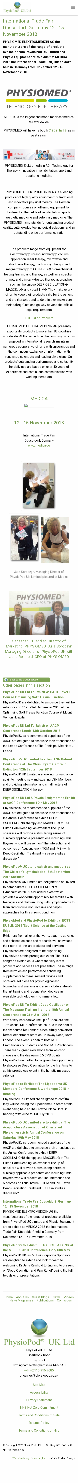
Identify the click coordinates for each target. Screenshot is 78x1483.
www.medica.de (39, 445)
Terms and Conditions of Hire (39, 1430)
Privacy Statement (39, 1400)
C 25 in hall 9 (58, 130)
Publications (45, 1300)
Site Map (39, 1385)
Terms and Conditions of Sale (39, 1415)
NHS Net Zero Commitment (39, 1407)
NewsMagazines (21, 1300)
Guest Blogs (40, 1297)
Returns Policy (39, 1423)
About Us (22, 1297)
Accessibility (39, 1392)
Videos (69, 1297)
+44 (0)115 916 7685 (39, 1370)
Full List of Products (39, 318)
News (56, 1297)
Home (8, 1297)
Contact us (64, 1300)
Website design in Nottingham (29, 1458)
